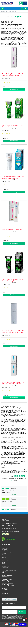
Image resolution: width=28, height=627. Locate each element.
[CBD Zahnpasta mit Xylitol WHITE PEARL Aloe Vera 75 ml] (14, 111)
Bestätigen (22, 611)
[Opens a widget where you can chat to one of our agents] (23, 624)
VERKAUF (3, 562)
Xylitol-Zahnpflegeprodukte (7, 583)
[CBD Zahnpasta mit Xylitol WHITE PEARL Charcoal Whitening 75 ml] (14, 265)
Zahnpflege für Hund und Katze (8, 591)
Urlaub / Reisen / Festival (7, 579)
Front (3, 587)
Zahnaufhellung (5, 567)
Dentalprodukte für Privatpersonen (9, 570)
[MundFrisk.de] (7, 3)
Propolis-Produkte (5, 580)
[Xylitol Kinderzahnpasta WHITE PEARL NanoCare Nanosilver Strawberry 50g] (14, 213)
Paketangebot (5, 588)
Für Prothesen (5, 572)
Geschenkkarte (5, 589)
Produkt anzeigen (14, 89)
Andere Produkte (5, 584)
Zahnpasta (4, 571)
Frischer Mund (5, 565)
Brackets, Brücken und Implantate (9, 578)
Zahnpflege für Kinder (6, 574)
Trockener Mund (5, 576)
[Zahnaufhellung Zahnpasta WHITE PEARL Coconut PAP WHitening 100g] (14, 162)
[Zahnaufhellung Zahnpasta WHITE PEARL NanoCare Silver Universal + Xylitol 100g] (14, 316)
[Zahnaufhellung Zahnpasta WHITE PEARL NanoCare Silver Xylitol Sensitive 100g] (14, 59)
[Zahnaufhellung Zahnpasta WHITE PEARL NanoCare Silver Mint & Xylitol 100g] (14, 367)
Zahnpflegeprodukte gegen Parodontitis (10, 581)
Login (3, 596)
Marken (3, 563)
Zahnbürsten (4, 568)
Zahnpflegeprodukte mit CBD (8, 585)
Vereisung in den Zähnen (7, 575)
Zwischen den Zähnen (6, 566)
